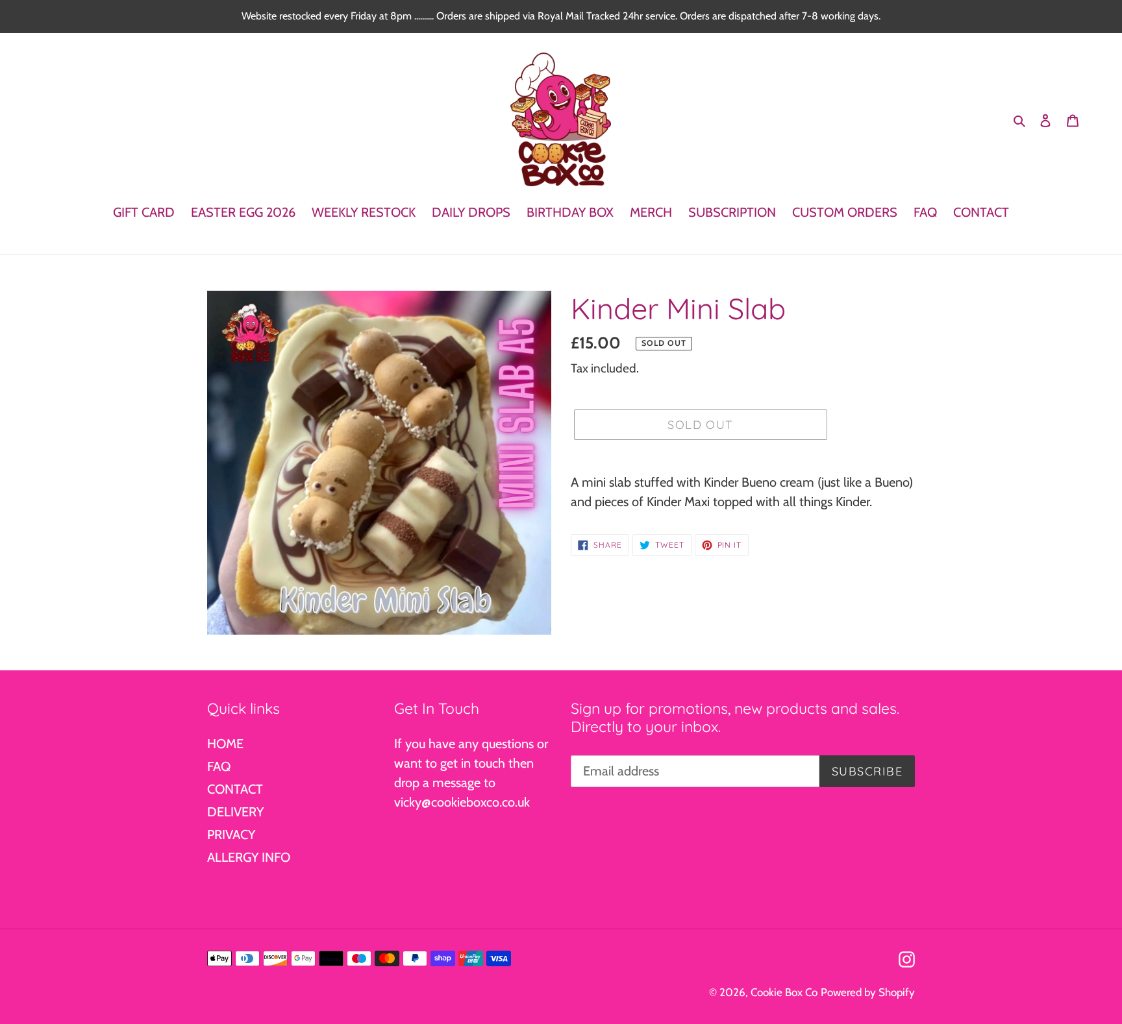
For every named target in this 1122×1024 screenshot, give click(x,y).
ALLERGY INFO (248, 857)
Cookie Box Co (784, 992)
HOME (225, 743)
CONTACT (235, 789)
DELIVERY (235, 812)
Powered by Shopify (868, 992)
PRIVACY (231, 834)
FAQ (219, 766)
